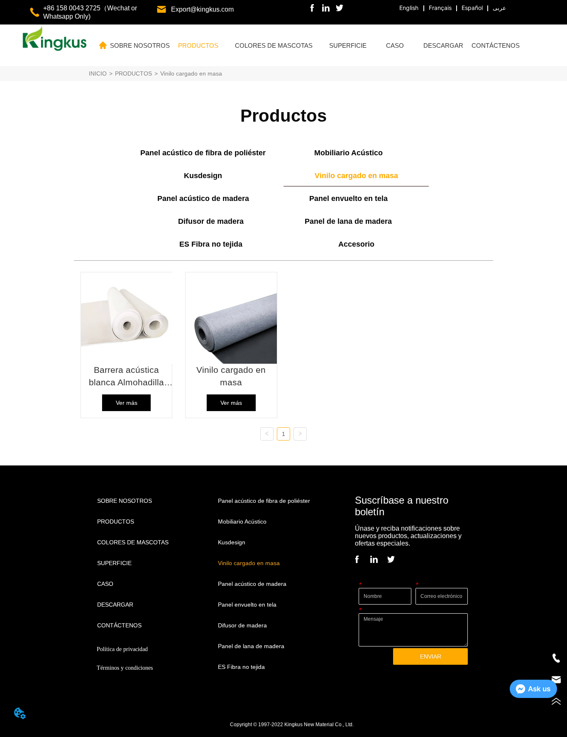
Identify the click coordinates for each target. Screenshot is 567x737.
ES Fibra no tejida (210, 244)
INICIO (98, 73)
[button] (198, 45)
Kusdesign (203, 175)
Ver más (126, 402)
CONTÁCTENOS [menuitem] (496, 45)
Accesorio (356, 244)
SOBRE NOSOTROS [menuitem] (140, 45)
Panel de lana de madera (348, 221)
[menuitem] (198, 45)
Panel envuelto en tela (348, 198)
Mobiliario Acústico (348, 153)
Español (472, 7)
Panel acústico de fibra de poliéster (203, 153)
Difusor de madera (211, 221)
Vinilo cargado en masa (191, 73)
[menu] (315, 45)
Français (440, 7)
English (408, 7)
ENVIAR (430, 656)
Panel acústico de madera (203, 198)
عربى (499, 7)
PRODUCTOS (133, 73)
